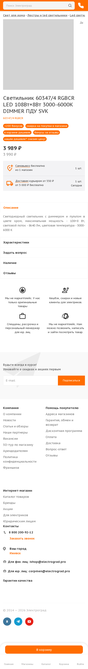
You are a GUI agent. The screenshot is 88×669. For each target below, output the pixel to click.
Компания (11, 408)
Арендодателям (15, 451)
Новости (9, 420)
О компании (12, 414)
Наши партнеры (15, 432)
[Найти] (70, 5)
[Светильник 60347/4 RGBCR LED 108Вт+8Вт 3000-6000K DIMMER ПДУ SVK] (38, 54)
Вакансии (10, 438)
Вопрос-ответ (56, 449)
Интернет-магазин (17, 490)
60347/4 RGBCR (13, 118)
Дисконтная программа (64, 431)
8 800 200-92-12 (21, 532)
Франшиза (11, 468)
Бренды (9, 503)
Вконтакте (7, 621)
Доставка (53, 443)
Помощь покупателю (62, 408)
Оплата (51, 437)
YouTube (29, 621)
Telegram (18, 621)
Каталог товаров (16, 497)
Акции (8, 509)
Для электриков (15, 515)
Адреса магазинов (60, 414)
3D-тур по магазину (18, 445)
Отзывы (52, 455)
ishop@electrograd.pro (37, 562)
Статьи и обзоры (15, 426)
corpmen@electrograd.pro (39, 571)
